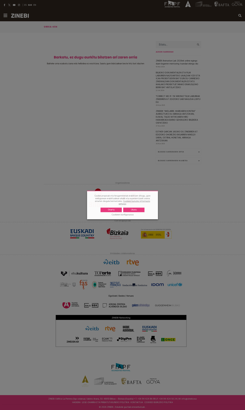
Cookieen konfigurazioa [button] (123, 215)
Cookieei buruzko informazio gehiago (134, 203)
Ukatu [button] (134, 210)
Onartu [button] (111, 210)
